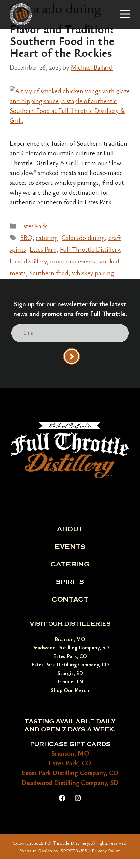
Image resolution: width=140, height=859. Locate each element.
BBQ (26, 237)
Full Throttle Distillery (90, 249)
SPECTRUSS (74, 850)
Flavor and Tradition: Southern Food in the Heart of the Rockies (62, 40)
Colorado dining (83, 237)
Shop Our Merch (70, 689)
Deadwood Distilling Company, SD (70, 647)
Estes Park (33, 225)
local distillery (28, 261)
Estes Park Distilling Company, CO (70, 664)
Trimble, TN (70, 681)
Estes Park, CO (70, 656)
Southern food (48, 272)
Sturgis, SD (70, 672)
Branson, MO (70, 639)
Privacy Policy (106, 850)
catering (47, 237)
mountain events (72, 261)
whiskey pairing (93, 272)
